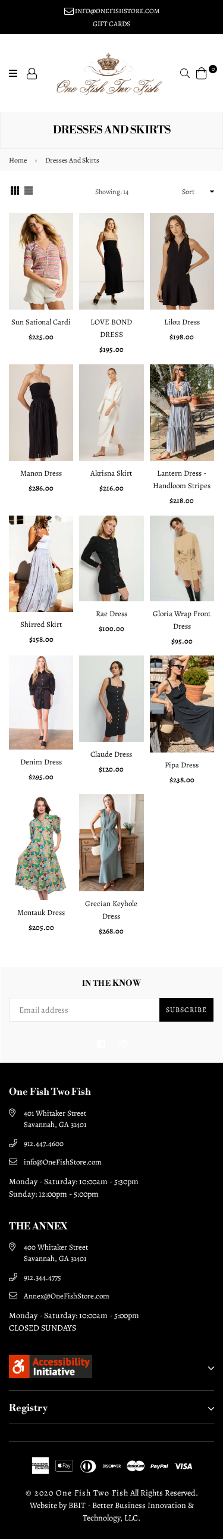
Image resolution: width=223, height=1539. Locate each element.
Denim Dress (41, 762)
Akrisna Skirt (111, 473)
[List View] (28, 192)
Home (18, 160)
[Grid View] (15, 192)
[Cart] (201, 72)
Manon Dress (41, 473)
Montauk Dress (41, 912)
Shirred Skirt (41, 624)
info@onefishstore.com (116, 11)
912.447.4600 (44, 1143)
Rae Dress (111, 613)
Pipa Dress (182, 765)
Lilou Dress (182, 322)
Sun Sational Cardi (41, 322)
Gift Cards (111, 24)
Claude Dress (111, 754)
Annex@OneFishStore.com (66, 1296)
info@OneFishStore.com (63, 1162)
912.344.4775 (42, 1277)
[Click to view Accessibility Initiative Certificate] (50, 1375)
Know (112, 984)
